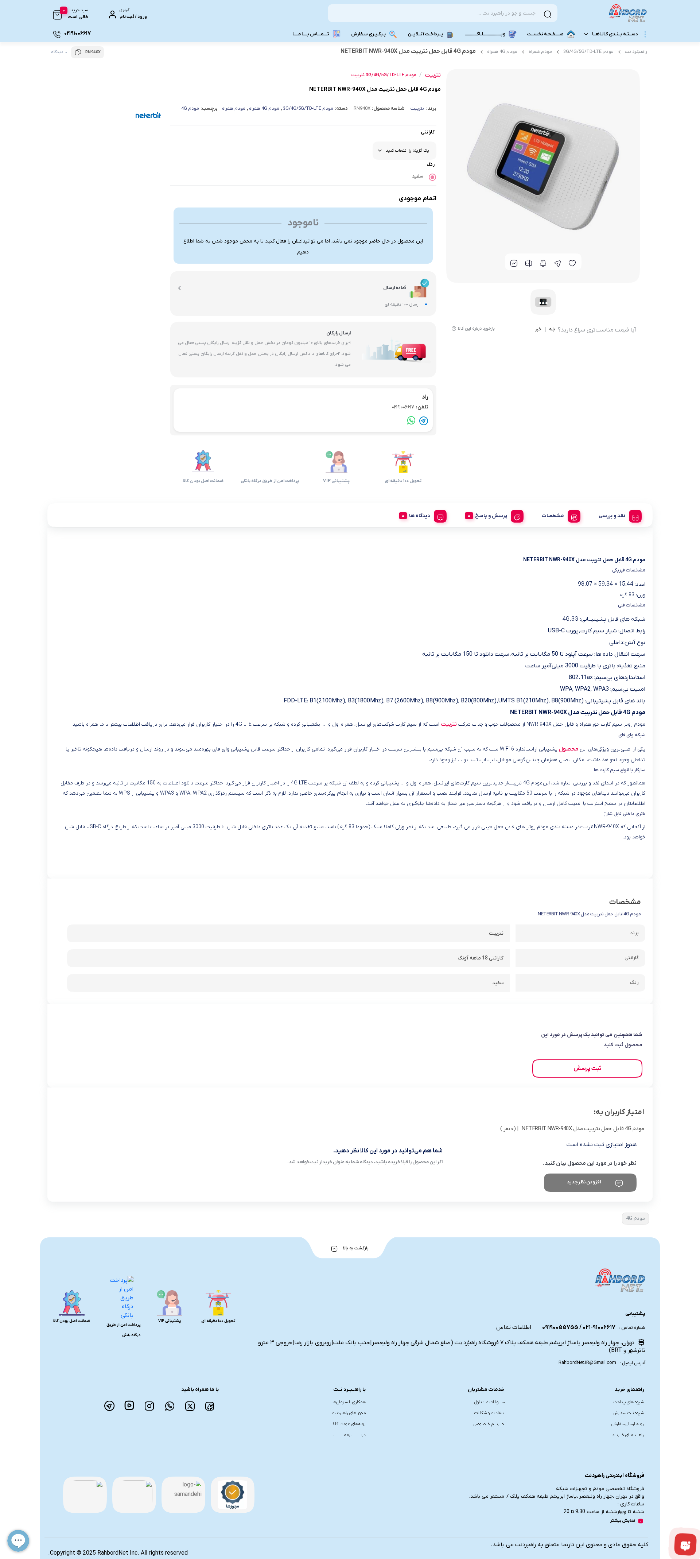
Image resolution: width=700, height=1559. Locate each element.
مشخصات (553, 515)
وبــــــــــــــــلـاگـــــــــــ (485, 34)
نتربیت (417, 108)
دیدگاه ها (419, 515)
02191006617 (410, 407)
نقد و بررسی (612, 515)
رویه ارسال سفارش (627, 1424)
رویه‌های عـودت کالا (349, 1424)
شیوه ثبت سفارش (628, 1413)
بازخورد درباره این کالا (476, 328)
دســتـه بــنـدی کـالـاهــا (615, 34)
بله (552, 329)
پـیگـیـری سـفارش (368, 34)
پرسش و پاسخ (491, 515)
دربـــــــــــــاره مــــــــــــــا (349, 1435)
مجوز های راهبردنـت (349, 1413)
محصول (568, 749)
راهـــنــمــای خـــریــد (628, 1435)
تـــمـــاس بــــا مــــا (310, 34)
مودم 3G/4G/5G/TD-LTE (588, 52)
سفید (417, 176)
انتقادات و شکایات (489, 1413)
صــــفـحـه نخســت (545, 34)
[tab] (617, 515)
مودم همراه (540, 52)
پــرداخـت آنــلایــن (425, 34)
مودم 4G (190, 108)
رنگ (431, 165)
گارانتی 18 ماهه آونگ (480, 958)
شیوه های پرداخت (628, 1402)
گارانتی (428, 132)
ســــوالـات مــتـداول (489, 1402)
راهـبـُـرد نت (636, 52)
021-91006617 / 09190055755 (578, 1327)
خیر (538, 329)
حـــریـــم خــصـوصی (489, 1424)
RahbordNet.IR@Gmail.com (587, 1363)
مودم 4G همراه (502, 52)
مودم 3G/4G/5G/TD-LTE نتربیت (383, 75)
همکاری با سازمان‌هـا (348, 1402)
